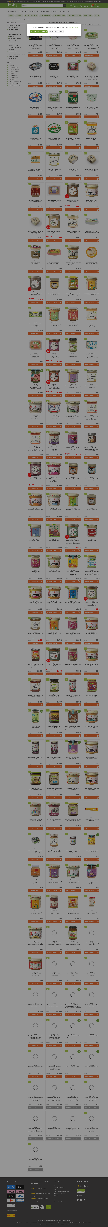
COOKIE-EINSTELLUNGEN (56, 32)
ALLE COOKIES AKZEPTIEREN (39, 32)
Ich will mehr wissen (73, 27)
